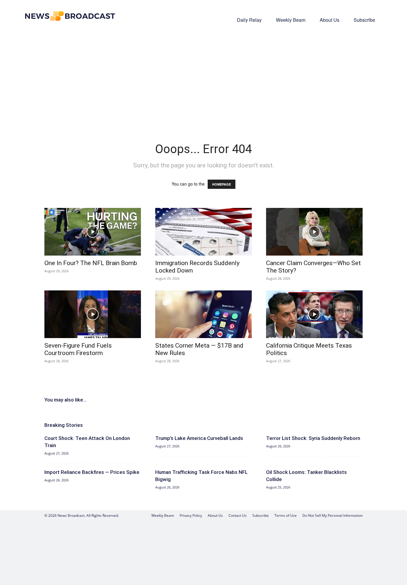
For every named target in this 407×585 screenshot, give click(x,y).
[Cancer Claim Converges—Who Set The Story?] (314, 232)
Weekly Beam (290, 19)
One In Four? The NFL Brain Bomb (90, 263)
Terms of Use (285, 515)
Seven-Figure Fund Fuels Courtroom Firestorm (78, 349)
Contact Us (238, 515)
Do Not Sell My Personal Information (332, 515)
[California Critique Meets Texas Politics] (314, 314)
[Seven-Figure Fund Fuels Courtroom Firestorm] (92, 314)
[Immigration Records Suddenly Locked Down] (203, 232)
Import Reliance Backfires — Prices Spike (91, 472)
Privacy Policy (191, 515)
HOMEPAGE (221, 184)
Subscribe (364, 19)
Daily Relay (249, 19)
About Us (329, 19)
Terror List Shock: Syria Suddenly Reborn (313, 438)
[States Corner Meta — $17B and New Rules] (203, 314)
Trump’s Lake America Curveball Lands (199, 438)
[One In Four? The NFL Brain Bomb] (92, 232)
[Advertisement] (203, 76)
